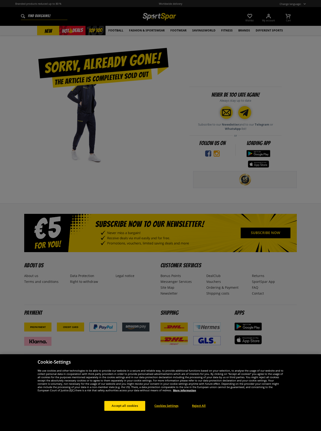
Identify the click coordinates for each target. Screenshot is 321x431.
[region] (160, 392)
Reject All (199, 406)
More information (184, 390)
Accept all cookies (125, 406)
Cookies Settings (166, 406)
